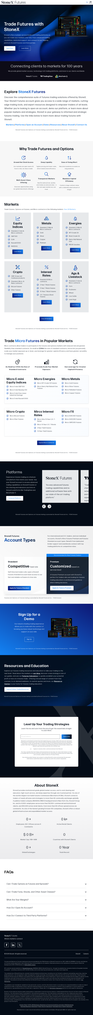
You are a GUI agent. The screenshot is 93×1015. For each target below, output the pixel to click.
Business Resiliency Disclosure (29, 1006)
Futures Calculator (30, 676)
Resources (55, 125)
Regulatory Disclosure (56, 988)
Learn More (24, 48)
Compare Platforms (14, 498)
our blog (36, 673)
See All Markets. (70, 209)
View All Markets (46, 319)
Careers (86, 954)
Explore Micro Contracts (46, 443)
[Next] (49, 506)
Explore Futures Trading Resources (18, 689)
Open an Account (34, 125)
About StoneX (68, 125)
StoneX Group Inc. (28, 968)
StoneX (78, 954)
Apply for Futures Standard (19, 588)
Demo (46, 125)
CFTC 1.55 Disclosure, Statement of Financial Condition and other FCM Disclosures (50, 1005)
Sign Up (29, 639)
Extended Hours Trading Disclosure (62, 1006)
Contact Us (81, 125)
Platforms (20, 125)
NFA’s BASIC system (30, 965)
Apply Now (9, 48)
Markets (10, 125)
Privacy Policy (24, 1005)
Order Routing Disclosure (45, 1006)
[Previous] (44, 506)
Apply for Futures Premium (61, 588)
